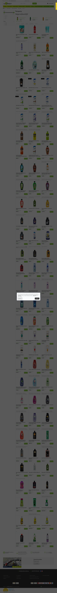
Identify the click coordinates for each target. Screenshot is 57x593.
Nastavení (20, 298)
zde (21, 296)
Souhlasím (37, 298)
